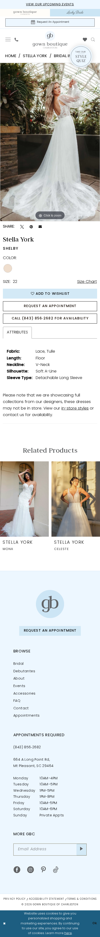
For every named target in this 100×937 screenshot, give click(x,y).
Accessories (24, 694)
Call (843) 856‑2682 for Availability (50, 318)
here (68, 933)
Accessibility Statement (46, 899)
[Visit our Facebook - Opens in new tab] (16, 870)
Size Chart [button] (87, 282)
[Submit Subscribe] (81, 849)
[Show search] (93, 39)
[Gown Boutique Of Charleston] (50, 39)
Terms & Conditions (82, 899)
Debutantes (24, 671)
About (19, 679)
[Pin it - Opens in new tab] (31, 227)
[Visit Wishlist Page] (85, 40)
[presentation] (24, 499)
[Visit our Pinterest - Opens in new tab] (43, 870)
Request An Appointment (50, 306)
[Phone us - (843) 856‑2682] (16, 39)
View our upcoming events (50, 4)
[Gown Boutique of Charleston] (50, 604)
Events (19, 686)
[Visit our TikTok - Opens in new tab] (56, 870)
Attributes (17, 332)
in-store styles (75, 408)
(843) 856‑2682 (27, 747)
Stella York (35, 56)
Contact (21, 708)
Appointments (26, 716)
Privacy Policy (14, 899)
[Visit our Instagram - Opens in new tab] (30, 870)
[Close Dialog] (4, 923)
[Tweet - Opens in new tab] (22, 227)
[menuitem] (25, 12)
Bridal (18, 664)
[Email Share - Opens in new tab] (40, 227)
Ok (94, 923)
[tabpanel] (50, 142)
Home (10, 56)
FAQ (16, 701)
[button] (8, 39)
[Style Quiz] (81, 56)
